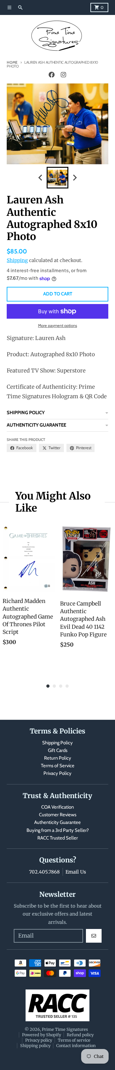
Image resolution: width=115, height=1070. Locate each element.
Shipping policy (35, 1045)
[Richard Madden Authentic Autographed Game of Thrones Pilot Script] (29, 558)
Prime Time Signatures (65, 1029)
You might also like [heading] (53, 502)
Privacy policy (38, 1040)
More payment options (57, 325)
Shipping (17, 260)
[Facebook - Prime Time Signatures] (51, 74)
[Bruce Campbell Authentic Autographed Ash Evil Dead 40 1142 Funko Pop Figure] (86, 560)
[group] (57, 177)
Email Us (75, 872)
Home (12, 62)
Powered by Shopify (41, 1034)
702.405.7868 (44, 872)
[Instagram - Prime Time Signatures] (63, 74)
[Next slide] (74, 178)
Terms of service (74, 1040)
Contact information (76, 1045)
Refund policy (80, 1034)
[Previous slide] (40, 178)
